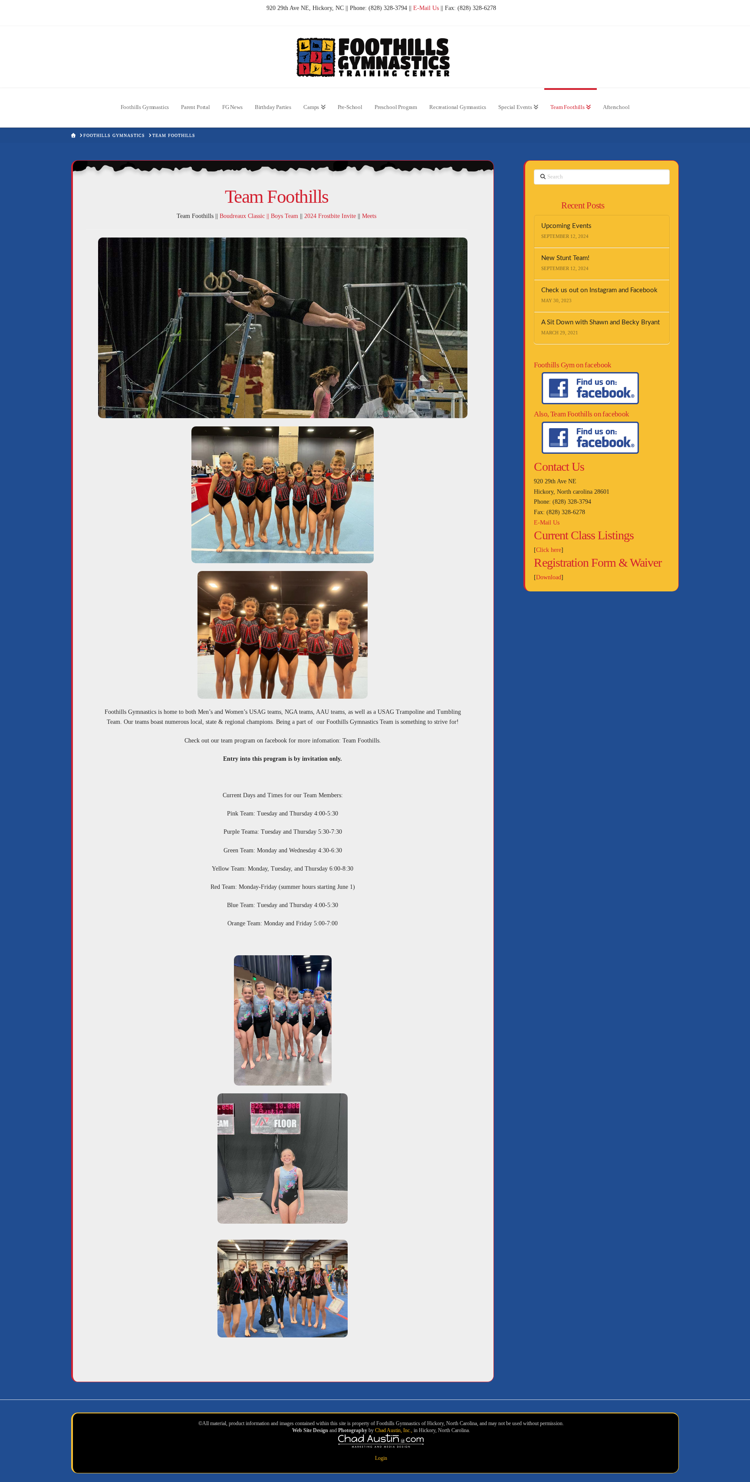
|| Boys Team (281, 216)
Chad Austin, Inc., (394, 1430)
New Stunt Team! (565, 258)
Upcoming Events (566, 226)
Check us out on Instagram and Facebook (599, 290)
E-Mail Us (426, 8)
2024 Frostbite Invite (330, 216)
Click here (548, 550)
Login (381, 1458)
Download (548, 577)
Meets (369, 216)
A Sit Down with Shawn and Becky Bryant (600, 322)
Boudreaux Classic (242, 216)
